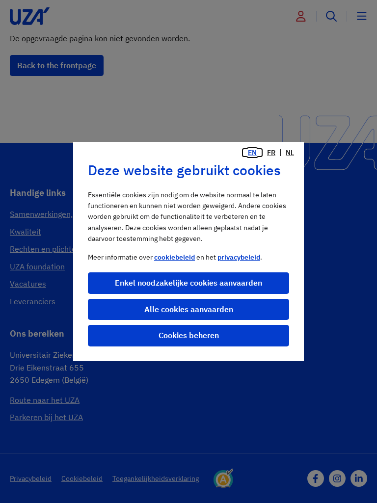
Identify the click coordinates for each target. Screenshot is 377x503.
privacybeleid (238, 257)
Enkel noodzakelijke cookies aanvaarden (188, 283)
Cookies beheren (189, 335)
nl (290, 152)
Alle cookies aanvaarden (188, 309)
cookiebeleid (174, 257)
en (252, 152)
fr (271, 152)
